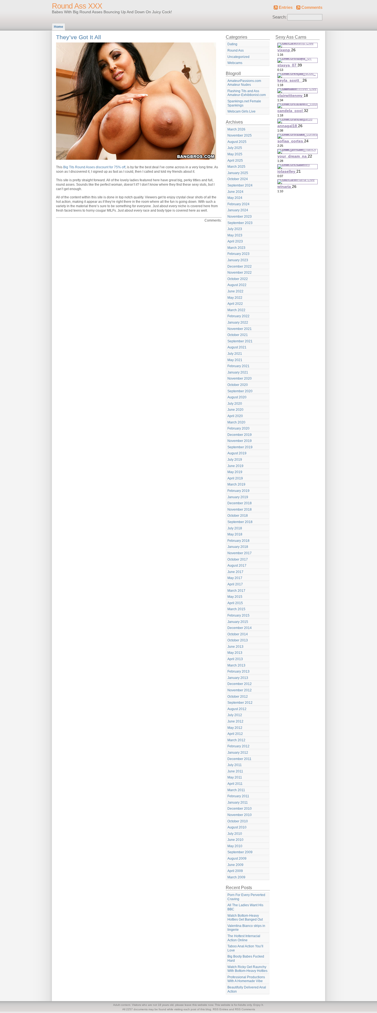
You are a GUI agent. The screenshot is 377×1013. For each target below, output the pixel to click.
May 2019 (234, 472)
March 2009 (236, 877)
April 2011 (235, 784)
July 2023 (234, 229)
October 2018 (237, 516)
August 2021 (236, 347)
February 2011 (238, 796)
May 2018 (234, 534)
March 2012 (236, 740)
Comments (311, 7)
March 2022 (236, 310)
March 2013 (236, 665)
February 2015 (238, 615)
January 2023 (237, 260)
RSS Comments (245, 1009)
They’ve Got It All (78, 37)
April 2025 (235, 160)
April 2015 (235, 603)
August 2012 (236, 709)
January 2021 (237, 372)
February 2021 (238, 366)
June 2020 (235, 410)
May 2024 (234, 198)
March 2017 (236, 591)
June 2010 (235, 840)
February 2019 (238, 491)
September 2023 (240, 223)
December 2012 (239, 684)
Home (58, 27)
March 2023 (236, 248)
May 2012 (234, 728)
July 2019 (234, 460)
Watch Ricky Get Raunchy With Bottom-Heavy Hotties (247, 969)
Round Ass (235, 50)
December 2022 (239, 266)
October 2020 (237, 385)
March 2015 (236, 609)
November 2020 (239, 378)
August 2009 (236, 858)
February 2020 (238, 428)
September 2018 (240, 522)
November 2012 (239, 690)
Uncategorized (238, 57)
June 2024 (235, 192)
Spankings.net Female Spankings (244, 103)
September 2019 (240, 447)
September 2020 (240, 391)
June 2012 (235, 721)
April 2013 (235, 659)
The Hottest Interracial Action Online (243, 938)
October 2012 (237, 697)
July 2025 (234, 148)
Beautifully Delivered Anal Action (246, 989)
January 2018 (237, 547)
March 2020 (236, 422)
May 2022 (234, 298)
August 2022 (236, 285)
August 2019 (236, 453)
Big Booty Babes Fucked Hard (245, 959)
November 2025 (239, 135)
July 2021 (234, 354)
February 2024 (238, 204)
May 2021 (234, 360)
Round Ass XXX (77, 6)
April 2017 (235, 584)
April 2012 (235, 734)
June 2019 (235, 466)
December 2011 (239, 759)
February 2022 (238, 316)
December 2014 (239, 628)
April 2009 (235, 871)
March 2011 (236, 790)
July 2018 (234, 528)
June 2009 (235, 865)
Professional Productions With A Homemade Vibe (246, 979)
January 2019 (237, 497)
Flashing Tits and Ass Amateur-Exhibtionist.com (246, 93)
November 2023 (239, 216)
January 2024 (237, 210)
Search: (279, 17)
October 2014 (237, 634)
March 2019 (236, 484)
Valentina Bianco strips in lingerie (246, 928)
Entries (286, 7)
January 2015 (237, 622)
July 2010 (234, 834)
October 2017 (237, 559)
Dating (232, 44)
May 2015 (234, 597)
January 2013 (237, 678)
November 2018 (239, 509)
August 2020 (236, 397)
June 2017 (235, 572)
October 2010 (237, 821)
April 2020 (235, 416)
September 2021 (240, 341)
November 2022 (239, 272)
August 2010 (236, 827)
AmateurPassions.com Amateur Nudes (244, 83)
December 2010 (239, 809)
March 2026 (236, 129)
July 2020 (234, 404)
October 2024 (237, 179)
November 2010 (239, 815)
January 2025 (237, 173)
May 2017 (234, 578)
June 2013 (235, 647)
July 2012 (234, 715)
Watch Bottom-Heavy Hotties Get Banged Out (245, 918)
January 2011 (237, 802)
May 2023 (234, 235)
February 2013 (238, 671)
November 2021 (239, 329)
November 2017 (239, 553)
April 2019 (235, 478)
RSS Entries (220, 1009)
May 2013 (234, 653)
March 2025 (236, 167)
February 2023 (238, 254)
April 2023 (235, 241)
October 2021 (237, 335)
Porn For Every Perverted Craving (246, 897)
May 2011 (234, 777)
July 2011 (234, 765)
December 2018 (239, 503)
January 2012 (237, 753)
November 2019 (239, 441)
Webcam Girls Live (241, 111)
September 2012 (240, 703)
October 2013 (237, 640)
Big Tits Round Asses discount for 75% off (94, 167)
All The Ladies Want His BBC (245, 907)
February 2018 (238, 541)
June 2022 (235, 291)
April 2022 (235, 304)
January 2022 (237, 322)
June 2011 (235, 771)
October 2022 (237, 279)
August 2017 (236, 565)
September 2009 (240, 852)
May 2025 (234, 154)
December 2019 (239, 435)
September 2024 (240, 185)
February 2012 (238, 746)
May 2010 (234, 846)
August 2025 (236, 142)
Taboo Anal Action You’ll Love (245, 948)
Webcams (234, 63)
